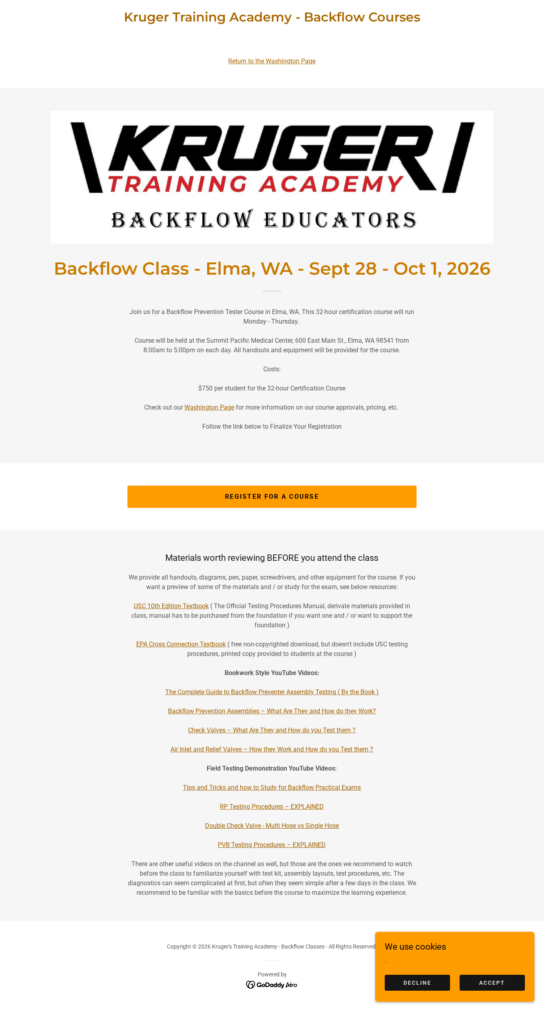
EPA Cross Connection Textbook (181, 644)
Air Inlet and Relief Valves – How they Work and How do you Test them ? (271, 749)
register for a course (272, 496)
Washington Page (209, 407)
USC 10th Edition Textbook (171, 606)
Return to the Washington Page (271, 61)
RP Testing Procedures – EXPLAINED (272, 806)
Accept (492, 982)
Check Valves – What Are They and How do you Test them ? (272, 730)
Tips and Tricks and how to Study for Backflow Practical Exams (272, 787)
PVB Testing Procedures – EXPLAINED (272, 845)
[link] (272, 19)
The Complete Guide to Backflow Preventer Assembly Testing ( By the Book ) (272, 692)
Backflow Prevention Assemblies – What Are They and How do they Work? (272, 711)
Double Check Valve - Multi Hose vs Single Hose (272, 825)
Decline (417, 982)
